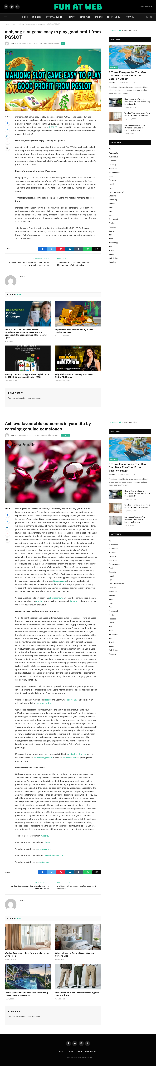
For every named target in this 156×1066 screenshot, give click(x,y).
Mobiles (112, 204)
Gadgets (112, 180)
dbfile (39, 601)
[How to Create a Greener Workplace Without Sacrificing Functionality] (115, 102)
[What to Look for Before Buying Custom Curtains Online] (78, 937)
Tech (111, 239)
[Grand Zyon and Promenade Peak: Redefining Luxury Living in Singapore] (28, 977)
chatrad (47, 842)
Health (72, 17)
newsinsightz (44, 849)
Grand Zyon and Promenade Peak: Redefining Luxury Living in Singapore (26, 994)
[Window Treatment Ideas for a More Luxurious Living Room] (115, 116)
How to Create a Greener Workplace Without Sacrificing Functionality (137, 101)
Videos (111, 254)
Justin (14, 43)
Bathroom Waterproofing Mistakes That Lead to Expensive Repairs (134, 127)
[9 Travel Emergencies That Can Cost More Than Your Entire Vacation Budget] (130, 57)
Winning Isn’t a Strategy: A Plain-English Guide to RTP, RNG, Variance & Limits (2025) (27, 375)
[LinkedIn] (7, 135)
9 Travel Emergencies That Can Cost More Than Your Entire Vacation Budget (127, 75)
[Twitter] (7, 129)
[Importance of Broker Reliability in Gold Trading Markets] (78, 313)
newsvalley (72, 700)
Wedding (112, 262)
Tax (110, 235)
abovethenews (56, 598)
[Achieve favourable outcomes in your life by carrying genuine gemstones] (53, 471)
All (63, 43)
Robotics (112, 227)
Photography (114, 219)
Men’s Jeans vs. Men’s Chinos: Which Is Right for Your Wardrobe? (77, 994)
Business (37, 17)
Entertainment (54, 17)
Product (112, 223)
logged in (21, 398)
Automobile (113, 153)
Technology (113, 17)
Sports (99, 17)
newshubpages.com (43, 757)
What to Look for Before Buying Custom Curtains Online (74, 954)
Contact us (91, 1051)
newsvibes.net (69, 757)
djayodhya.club (115, 30)
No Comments (41, 43)
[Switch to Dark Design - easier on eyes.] (147, 17)
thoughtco (74, 601)
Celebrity (112, 165)
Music (111, 208)
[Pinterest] (7, 142)
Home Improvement (116, 192)
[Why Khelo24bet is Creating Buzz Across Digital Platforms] (78, 358)
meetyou (45, 836)
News (111, 211)
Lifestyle (85, 17)
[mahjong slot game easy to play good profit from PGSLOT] (53, 80)
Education (113, 169)
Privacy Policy (75, 1051)
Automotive (113, 157)
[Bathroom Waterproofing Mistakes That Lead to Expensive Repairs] (115, 128)
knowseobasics (44, 703)
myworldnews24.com (54, 855)
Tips (110, 247)
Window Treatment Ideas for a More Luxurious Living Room (137, 114)
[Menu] (5, 17)
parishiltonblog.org (77, 754)
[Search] (151, 17)
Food (111, 176)
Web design (113, 258)
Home (25, 17)
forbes (48, 700)
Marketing (113, 200)
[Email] (7, 148)
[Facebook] (7, 123)
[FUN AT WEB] (78, 7)
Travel (130, 17)
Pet (110, 215)
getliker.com (44, 862)
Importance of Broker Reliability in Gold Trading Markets (74, 331)
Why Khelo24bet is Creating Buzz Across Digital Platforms (75, 375)
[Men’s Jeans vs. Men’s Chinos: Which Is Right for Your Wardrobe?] (78, 977)
